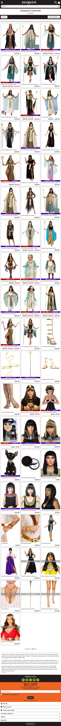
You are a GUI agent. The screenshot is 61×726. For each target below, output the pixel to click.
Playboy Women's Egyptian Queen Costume (9, 281)
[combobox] (29, 6)
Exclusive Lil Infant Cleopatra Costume (30, 281)
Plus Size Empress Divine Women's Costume (49, 84)
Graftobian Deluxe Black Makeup (29, 477)
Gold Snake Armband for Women (8, 379)
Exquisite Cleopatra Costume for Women (50, 149)
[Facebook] (23, 679)
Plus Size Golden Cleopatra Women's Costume (29, 149)
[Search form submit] (58, 6)
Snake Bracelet (5, 543)
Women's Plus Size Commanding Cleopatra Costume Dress (8, 182)
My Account (7, 707)
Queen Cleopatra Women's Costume (9, 149)
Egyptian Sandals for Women (48, 379)
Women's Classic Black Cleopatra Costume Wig (49, 477)
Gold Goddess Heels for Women (48, 346)
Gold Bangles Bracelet (26, 543)
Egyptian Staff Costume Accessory (29, 379)
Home (5, 703)
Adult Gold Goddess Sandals (8, 412)
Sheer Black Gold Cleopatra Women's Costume (9, 248)
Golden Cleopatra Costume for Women (10, 215)
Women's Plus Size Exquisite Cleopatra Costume (30, 182)
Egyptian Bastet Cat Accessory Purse (9, 477)
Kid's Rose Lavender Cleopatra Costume (50, 182)
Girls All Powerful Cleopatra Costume (29, 248)
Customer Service (7, 713)
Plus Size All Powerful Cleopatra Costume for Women (50, 313)
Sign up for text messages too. (11, 694)
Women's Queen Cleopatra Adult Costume (49, 248)
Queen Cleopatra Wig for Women (49, 576)
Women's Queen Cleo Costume (28, 215)
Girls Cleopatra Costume (47, 117)
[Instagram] (30, 679)
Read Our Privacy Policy (30, 700)
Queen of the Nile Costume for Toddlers (50, 281)
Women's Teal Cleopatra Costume (9, 84)
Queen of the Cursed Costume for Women (10, 51)
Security (3, 720)
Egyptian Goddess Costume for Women (30, 84)
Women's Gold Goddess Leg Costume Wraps (50, 608)
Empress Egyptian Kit (46, 543)
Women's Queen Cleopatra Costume (29, 51)
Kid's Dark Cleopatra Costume (48, 51)
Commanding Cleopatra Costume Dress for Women (10, 346)
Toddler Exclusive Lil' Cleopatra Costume (30, 313)
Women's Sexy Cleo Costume (28, 117)
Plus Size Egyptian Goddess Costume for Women (30, 346)
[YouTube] (34, 679)
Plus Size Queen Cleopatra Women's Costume (49, 215)
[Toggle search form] (55, 2)
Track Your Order (8, 710)
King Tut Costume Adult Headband (49, 412)
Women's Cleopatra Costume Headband (30, 412)
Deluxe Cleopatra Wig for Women (29, 510)
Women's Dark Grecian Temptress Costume (29, 576)
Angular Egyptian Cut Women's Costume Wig (50, 510)
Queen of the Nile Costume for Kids (9, 313)
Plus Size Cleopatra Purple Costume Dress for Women (10, 576)
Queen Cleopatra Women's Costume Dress (9, 117)
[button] (59, 2)
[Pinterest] (26, 679)
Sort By (53, 17)
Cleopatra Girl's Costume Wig (8, 510)
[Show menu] (2, 2)
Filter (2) (4, 17)
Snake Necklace (5, 608)
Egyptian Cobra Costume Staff (28, 608)
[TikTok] (37, 679)
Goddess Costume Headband (8, 641)
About (3, 717)
